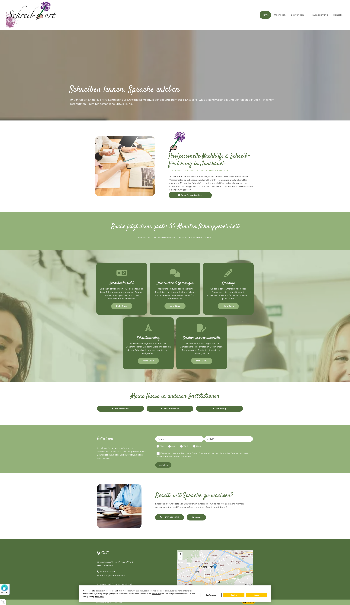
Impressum (103, 584)
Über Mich (280, 15)
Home (265, 15)
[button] (190, 195)
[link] (299, 15)
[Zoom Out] (180, 558)
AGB (130, 584)
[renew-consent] (3, 602)
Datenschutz (119, 584)
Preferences (211, 595)
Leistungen (297, 15)
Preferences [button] (99, 597)
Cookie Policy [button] (156, 594)
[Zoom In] (180, 554)
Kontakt (337, 15)
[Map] (215, 569)
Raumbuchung (319, 15)
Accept (256, 595)
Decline (234, 595)
